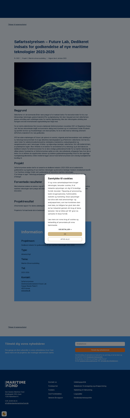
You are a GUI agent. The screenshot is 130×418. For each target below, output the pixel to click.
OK (65, 234)
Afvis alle (65, 239)
